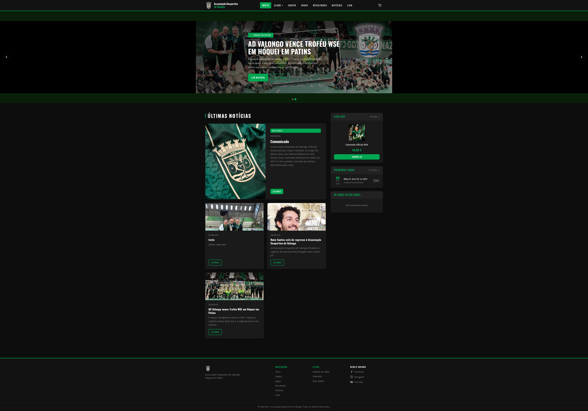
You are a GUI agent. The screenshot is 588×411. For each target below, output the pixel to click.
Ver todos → (374, 170)
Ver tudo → (375, 116)
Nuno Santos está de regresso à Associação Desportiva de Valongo (296, 241)
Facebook (359, 371)
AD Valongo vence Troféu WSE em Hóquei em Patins (233, 311)
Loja (349, 5)
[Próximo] (581, 57)
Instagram (359, 376)
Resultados (320, 5)
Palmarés (317, 376)
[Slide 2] (295, 99)
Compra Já (357, 156)
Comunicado (279, 141)
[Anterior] (6, 57)
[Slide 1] (292, 99)
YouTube (358, 382)
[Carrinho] (380, 5)
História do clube (321, 371)
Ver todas (280, 77)
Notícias (337, 5)
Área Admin (318, 381)
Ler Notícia (258, 77)
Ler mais (277, 191)
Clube (278, 5)
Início (265, 5)
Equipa (292, 5)
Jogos (304, 5)
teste (211, 240)
